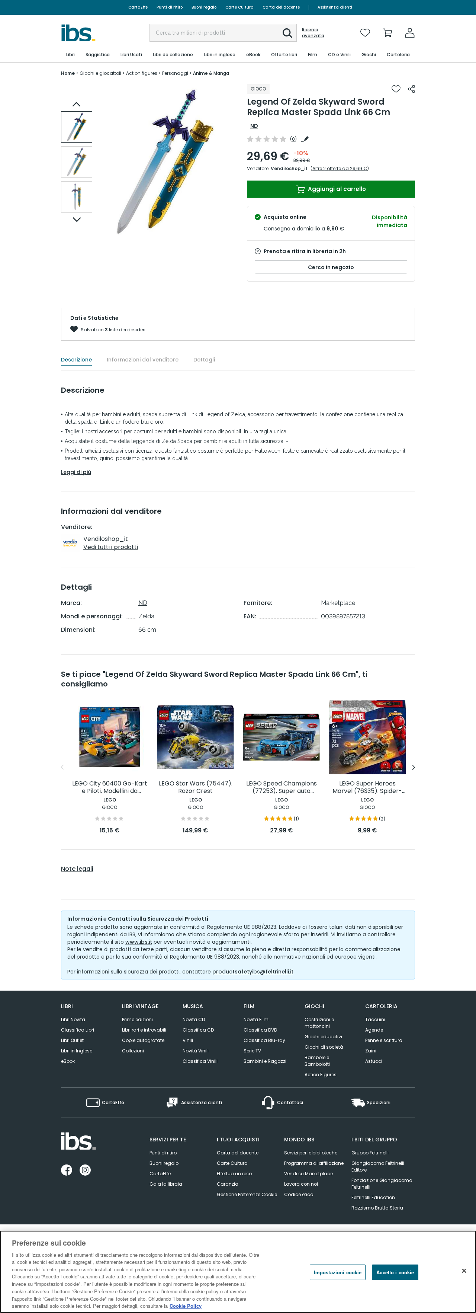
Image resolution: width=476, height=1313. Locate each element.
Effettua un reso (234, 1173)
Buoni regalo (204, 7)
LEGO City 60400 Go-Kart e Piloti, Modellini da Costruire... (109, 787)
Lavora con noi (301, 1184)
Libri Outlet (72, 1040)
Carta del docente (281, 7)
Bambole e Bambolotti (317, 1060)
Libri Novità (73, 1019)
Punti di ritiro (170, 7)
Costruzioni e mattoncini (319, 1022)
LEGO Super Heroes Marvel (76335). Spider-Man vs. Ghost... (367, 787)
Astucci (373, 1061)
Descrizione (76, 359)
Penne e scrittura (383, 1040)
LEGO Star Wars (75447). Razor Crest (195, 787)
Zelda (146, 616)
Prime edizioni (137, 1019)
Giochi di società (324, 1047)
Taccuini (375, 1019)
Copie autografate (143, 1040)
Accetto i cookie (395, 1272)
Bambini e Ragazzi (265, 1061)
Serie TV (252, 1051)
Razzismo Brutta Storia (377, 1208)
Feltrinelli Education (373, 1197)
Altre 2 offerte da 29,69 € (339, 168)
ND (254, 126)
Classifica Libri (77, 1030)
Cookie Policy (186, 1305)
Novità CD (194, 1019)
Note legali (77, 869)
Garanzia (227, 1184)
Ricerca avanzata (313, 33)
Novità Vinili (196, 1051)
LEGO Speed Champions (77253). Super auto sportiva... (281, 787)
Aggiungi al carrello (336, 189)
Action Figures (321, 1074)
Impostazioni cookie (337, 1272)
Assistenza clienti (335, 7)
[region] (238, 1272)
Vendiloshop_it (289, 168)
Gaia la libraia (165, 1184)
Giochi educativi (323, 1036)
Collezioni (133, 1051)
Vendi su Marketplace (308, 1173)
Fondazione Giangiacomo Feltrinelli (381, 1183)
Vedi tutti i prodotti (110, 547)
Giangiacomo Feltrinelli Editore (377, 1166)
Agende (374, 1030)
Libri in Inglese (76, 1051)
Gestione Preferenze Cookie (247, 1194)
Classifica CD (198, 1030)
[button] (287, 33)
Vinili (188, 1040)
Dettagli (204, 359)
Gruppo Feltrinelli (370, 1153)
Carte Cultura (239, 7)
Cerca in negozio (331, 267)
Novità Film (256, 1019)
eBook (68, 1061)
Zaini (370, 1051)
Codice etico (298, 1194)
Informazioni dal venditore (142, 359)
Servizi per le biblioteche (310, 1153)
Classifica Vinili (200, 1061)
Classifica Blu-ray (264, 1040)
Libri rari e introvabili (144, 1030)
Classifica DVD (260, 1030)
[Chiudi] (464, 1271)
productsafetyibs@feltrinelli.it (252, 971)
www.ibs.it (138, 942)
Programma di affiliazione (314, 1163)
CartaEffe (138, 7)
